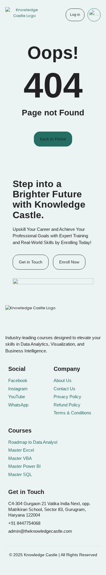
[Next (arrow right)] (2, 573)
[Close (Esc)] (6, 567)
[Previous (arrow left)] (0, 573)
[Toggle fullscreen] (2, 567)
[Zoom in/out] (0, 567)
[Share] (4, 567)
